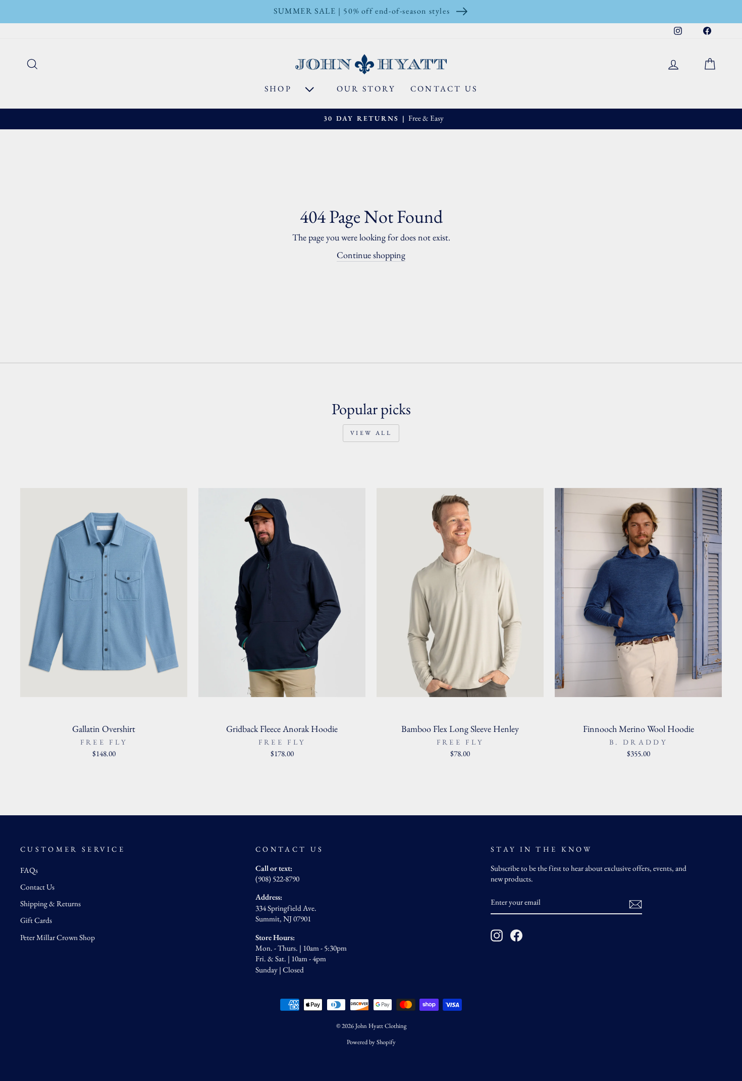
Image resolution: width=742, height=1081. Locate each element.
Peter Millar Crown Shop (57, 937)
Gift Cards (36, 920)
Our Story (366, 88)
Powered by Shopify (371, 1042)
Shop (279, 88)
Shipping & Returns (50, 904)
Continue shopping (371, 255)
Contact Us (444, 88)
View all (371, 433)
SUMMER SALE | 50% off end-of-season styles (362, 11)
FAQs (29, 870)
